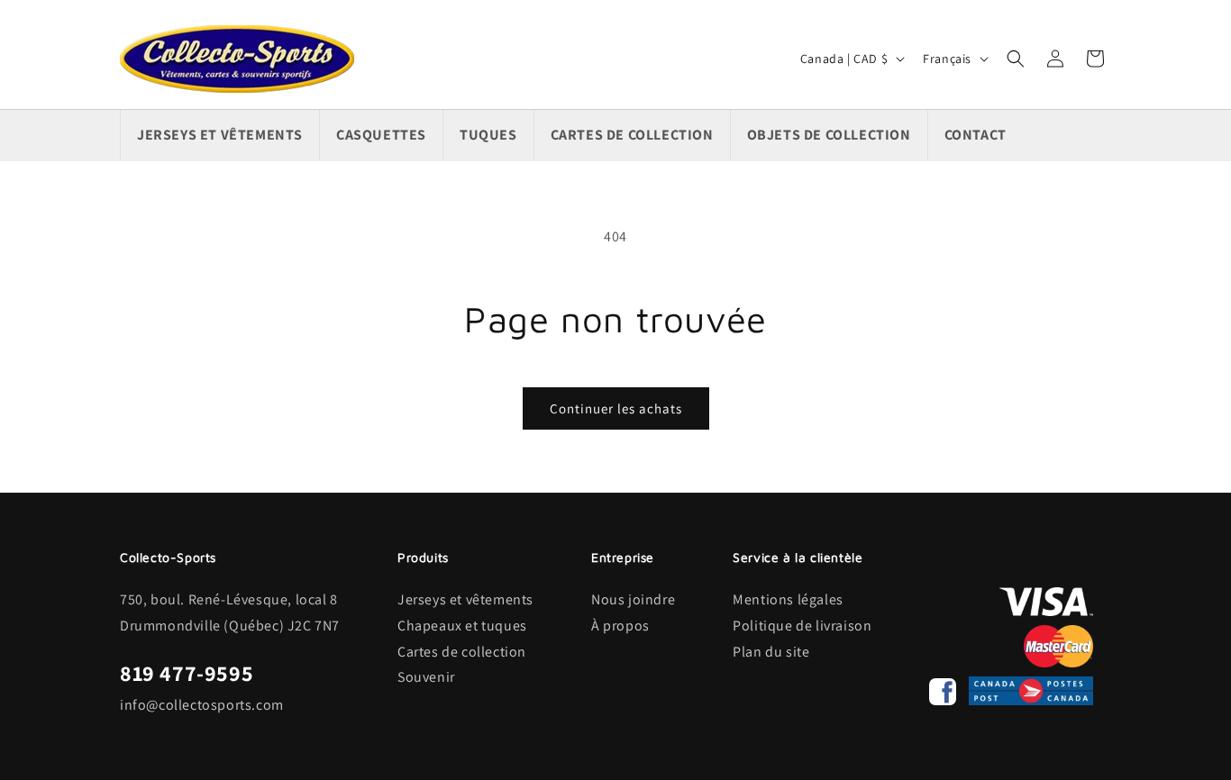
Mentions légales (788, 599)
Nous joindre (633, 599)
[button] (1015, 58)
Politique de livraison (802, 625)
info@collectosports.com (202, 704)
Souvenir (426, 676)
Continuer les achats (616, 408)
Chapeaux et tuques (462, 625)
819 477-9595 (186, 672)
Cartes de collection (461, 651)
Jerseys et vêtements (465, 599)
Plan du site (771, 651)
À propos (620, 625)
